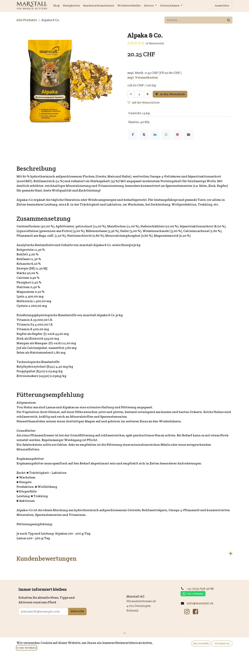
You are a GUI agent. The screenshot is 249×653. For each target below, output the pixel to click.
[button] (124, 633)
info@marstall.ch (200, 603)
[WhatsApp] (166, 134)
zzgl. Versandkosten (142, 77)
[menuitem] (56, 5)
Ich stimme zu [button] (222, 643)
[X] (144, 134)
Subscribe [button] (77, 611)
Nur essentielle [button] (201, 643)
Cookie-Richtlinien (26, 647)
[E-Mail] (188, 134)
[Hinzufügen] (147, 94)
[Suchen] (228, 20)
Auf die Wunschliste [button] (146, 102)
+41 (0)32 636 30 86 (202, 589)
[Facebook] (132, 134)
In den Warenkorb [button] (172, 94)
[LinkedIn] (155, 134)
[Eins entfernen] (131, 94)
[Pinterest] (177, 134)
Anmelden (222, 5)
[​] (186, 612)
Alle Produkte (27, 20)
